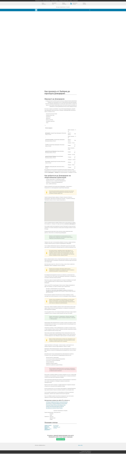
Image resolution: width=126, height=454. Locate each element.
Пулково (40, 25)
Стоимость (41, 65)
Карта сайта (80, 445)
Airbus (40, 36)
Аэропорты (39, 16)
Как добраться (39, 43)
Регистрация (41, 33)
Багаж (40, 62)
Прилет (40, 59)
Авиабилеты (41, 44)
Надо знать (39, 87)
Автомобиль (41, 56)
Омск (40, 30)
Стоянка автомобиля (43, 80)
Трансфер (41, 51)
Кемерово (41, 29)
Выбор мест (41, 40)
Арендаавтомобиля (64, 3)
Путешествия (39, 81)
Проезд (40, 55)
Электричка (41, 52)
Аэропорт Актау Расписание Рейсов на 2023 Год (55, 406)
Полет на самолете (42, 85)
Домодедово (41, 19)
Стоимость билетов (42, 73)
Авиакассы (71, 0)
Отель (40, 63)
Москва (40, 26)
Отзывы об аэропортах (54, 0)
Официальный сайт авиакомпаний (45, 76)
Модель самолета (42, 41)
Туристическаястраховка (75, 3)
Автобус (40, 54)
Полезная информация (41, 70)
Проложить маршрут (42, 83)
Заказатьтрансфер (84, 3)
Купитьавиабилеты (44, 3)
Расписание (41, 47)
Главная (38, 9)
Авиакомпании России (38, 0)
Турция (40, 22)
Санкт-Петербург (42, 23)
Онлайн (40, 74)
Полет (38, 58)
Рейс (40, 48)
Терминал (41, 69)
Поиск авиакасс (75, 0)
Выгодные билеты (42, 84)
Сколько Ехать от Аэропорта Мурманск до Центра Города (56, 403)
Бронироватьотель (54, 3)
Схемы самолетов (42, 37)
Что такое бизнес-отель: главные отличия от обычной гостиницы (56, 426)
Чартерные (41, 45)
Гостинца (40, 66)
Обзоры (40, 72)
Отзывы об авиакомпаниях (46, 0)
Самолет (38, 34)
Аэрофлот (41, 18)
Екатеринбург (41, 27)
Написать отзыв (60, 439)
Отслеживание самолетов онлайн (64, 0)
